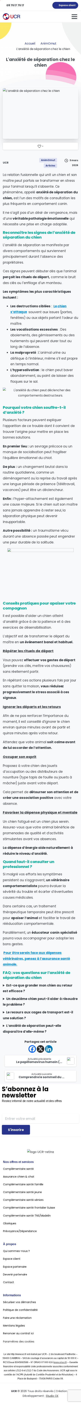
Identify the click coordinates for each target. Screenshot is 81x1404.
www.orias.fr (60, 1362)
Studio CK (52, 1396)
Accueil (30, 43)
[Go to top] (70, 1395)
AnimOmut (48, 43)
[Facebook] (32, 1049)
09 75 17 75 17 (15, 5)
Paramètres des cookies (18, 1341)
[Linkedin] (49, 1049)
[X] (40, 1049)
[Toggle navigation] (74, 16)
